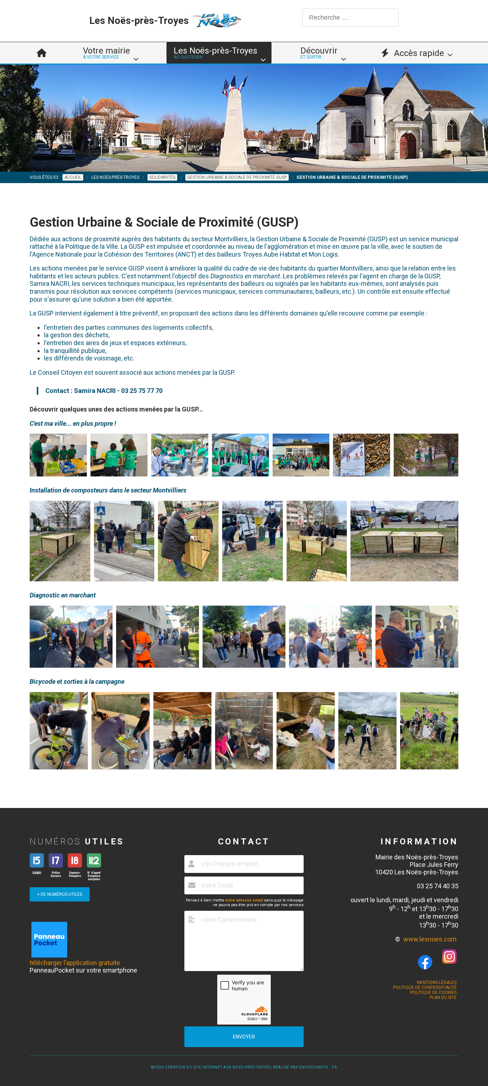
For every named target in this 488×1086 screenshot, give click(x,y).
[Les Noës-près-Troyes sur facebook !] (425, 962)
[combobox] (350, 18)
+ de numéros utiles (59, 894)
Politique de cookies (433, 992)
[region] (244, 118)
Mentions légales (437, 982)
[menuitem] (42, 53)
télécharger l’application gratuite (75, 962)
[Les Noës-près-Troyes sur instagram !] (449, 961)
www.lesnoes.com (430, 939)
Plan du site (443, 997)
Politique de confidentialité (425, 987)
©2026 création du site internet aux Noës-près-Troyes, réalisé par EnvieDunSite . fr (244, 1067)
